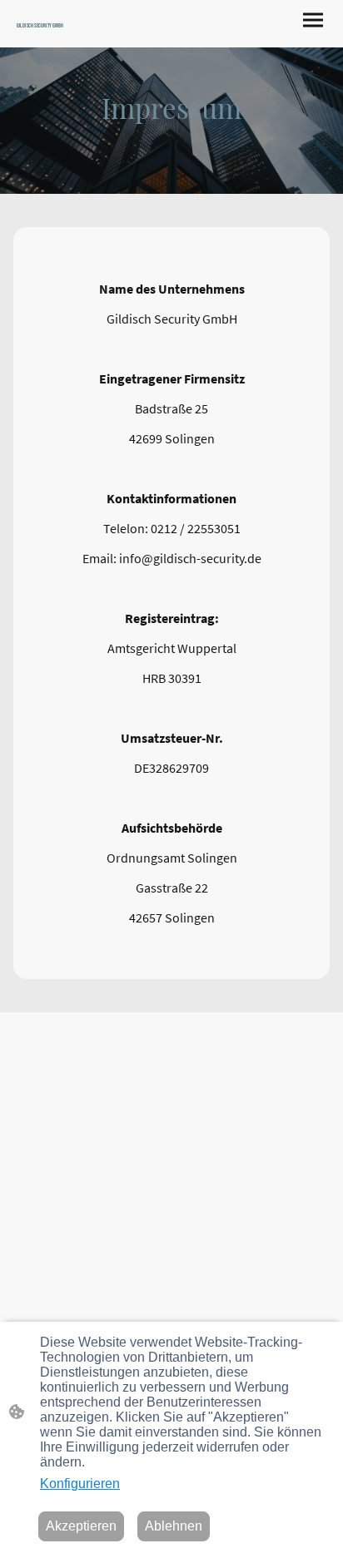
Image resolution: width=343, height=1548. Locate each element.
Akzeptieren (81, 1526)
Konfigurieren (80, 1483)
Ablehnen (173, 1526)
